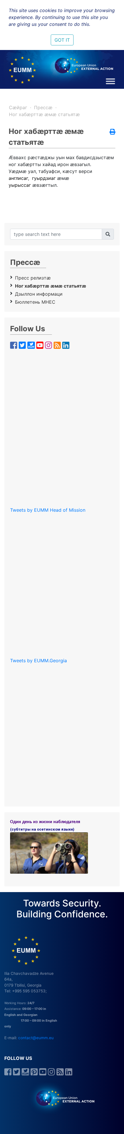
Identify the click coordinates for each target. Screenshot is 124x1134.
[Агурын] (108, 234)
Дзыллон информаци (39, 294)
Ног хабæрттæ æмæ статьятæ (44, 114)
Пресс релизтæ (33, 278)
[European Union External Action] (62, 1097)
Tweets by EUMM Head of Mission (47, 510)
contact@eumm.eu (36, 1037)
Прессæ (43, 107)
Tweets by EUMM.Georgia (38, 660)
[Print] (112, 132)
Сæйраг (18, 107)
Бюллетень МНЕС (35, 302)
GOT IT (62, 40)
